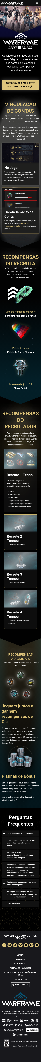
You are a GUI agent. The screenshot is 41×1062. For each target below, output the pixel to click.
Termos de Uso (20, 964)
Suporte (20, 955)
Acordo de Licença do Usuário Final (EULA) (20, 973)
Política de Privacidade (20, 968)
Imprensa (20, 959)
